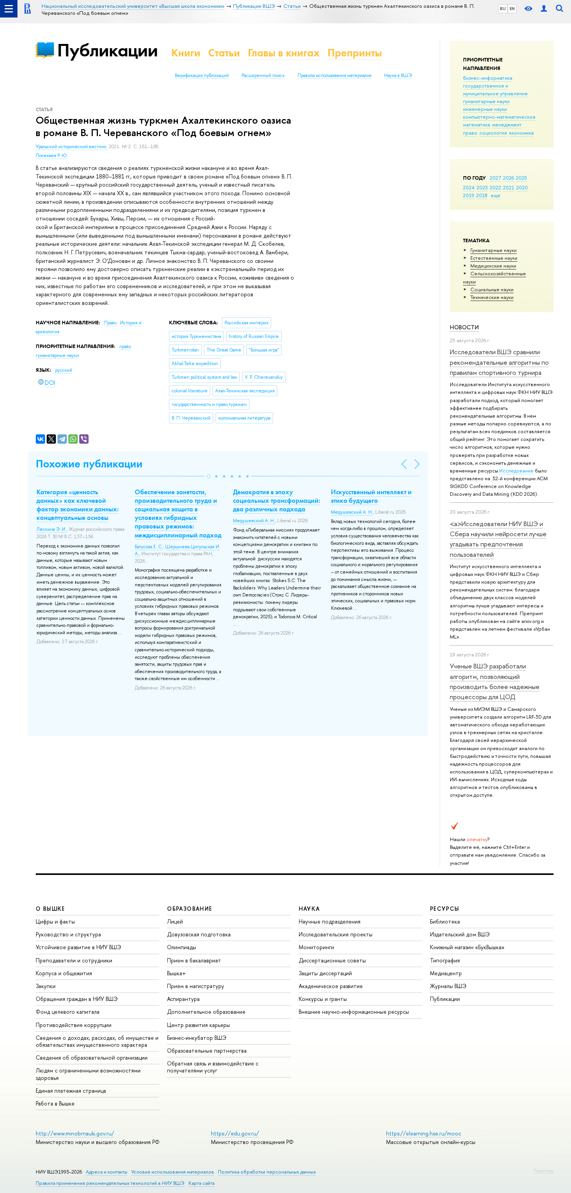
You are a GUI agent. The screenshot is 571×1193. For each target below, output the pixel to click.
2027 (495, 177)
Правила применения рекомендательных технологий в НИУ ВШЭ (110, 1183)
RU (503, 8)
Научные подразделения (329, 921)
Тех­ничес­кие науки (492, 297)
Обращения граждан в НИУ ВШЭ (77, 998)
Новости (464, 327)
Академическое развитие (331, 986)
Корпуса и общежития (64, 973)
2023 (482, 187)
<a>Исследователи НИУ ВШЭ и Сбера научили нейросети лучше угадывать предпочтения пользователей (498, 539)
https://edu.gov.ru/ (235, 1133)
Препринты (354, 52)
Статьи (224, 52)
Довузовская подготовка (199, 934)
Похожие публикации (89, 464)
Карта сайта (201, 1183)
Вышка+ (176, 973)
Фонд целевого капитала (67, 1011)
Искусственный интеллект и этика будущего (371, 496)
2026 (508, 177)
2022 (495, 187)
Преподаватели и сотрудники (74, 960)
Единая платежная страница (71, 1090)
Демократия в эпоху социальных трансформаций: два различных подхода (276, 500)
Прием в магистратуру (195, 986)
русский (63, 370)
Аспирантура (183, 998)
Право (111, 323)
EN (512, 8)
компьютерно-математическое (499, 116)
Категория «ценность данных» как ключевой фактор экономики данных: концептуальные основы (77, 505)
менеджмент (507, 124)
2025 (521, 177)
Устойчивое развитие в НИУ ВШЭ (78, 947)
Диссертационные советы (332, 960)
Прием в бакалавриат (194, 960)
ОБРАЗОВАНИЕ (189, 908)
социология (493, 132)
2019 (468, 195)
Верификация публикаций (202, 75)
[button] (208, 476)
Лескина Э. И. (51, 529)
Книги (185, 52)
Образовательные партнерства (207, 1050)
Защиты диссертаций (325, 973)
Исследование (516, 470)
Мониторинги (316, 947)
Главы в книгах (284, 52)
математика (476, 124)
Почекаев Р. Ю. (52, 155)
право (470, 132)
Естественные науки (493, 257)
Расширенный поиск (263, 75)
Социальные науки (492, 289)
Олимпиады (181, 947)
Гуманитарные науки (493, 250)
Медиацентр (446, 973)
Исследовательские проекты (336, 934)
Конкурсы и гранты (323, 998)
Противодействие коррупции (73, 1025)
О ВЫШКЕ (50, 908)
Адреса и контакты (106, 1172)
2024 (469, 187)
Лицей (175, 921)
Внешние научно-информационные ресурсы (354, 1011)
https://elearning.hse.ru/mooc (423, 1133)
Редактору (544, 1170)
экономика (521, 132)
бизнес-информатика (487, 77)
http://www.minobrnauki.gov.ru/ (75, 1133)
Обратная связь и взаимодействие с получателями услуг (212, 1067)
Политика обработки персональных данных (267, 1172)
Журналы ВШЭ (448, 986)
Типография (445, 960)
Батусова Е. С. (149, 547)
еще (495, 195)
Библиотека (445, 921)
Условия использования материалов (172, 1172)
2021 (508, 187)
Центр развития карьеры (198, 1025)
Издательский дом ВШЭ (460, 934)
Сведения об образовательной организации (92, 1057)
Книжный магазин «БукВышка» (467, 947)
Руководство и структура (68, 934)
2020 (522, 187)
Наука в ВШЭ (398, 75)
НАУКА (309, 908)
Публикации (107, 50)
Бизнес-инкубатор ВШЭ (196, 1037)
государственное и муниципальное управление (495, 89)
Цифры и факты (55, 921)
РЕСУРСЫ (445, 908)
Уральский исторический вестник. (72, 146)
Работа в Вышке (55, 1103)
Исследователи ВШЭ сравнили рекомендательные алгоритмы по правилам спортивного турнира (499, 362)
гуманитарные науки (486, 101)
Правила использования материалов (334, 75)
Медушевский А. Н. (254, 521)
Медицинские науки (493, 265)
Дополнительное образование (206, 1011)
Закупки (46, 986)
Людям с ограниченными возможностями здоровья (88, 1074)
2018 (481, 195)
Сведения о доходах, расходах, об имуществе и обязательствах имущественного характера (97, 1041)
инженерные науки (485, 108)
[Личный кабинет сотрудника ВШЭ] (544, 8)
